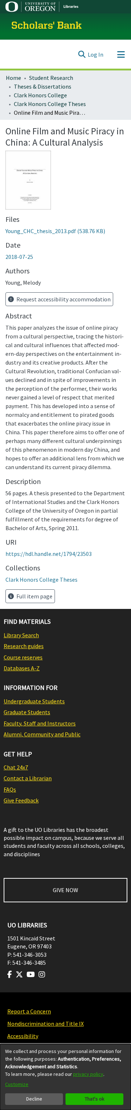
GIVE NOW (65, 890)
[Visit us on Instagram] (42, 975)
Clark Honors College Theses (50, 103)
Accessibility (22, 1036)
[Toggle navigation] (121, 54)
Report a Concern (29, 1011)
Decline (34, 1098)
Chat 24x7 (16, 767)
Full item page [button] (33, 596)
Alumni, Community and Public (42, 734)
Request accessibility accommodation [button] (63, 299)
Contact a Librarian (28, 778)
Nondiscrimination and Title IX (45, 1023)
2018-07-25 (19, 256)
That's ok (94, 1098)
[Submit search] (81, 54)
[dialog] (65, 1077)
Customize (16, 1084)
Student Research (51, 77)
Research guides (24, 646)
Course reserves (23, 657)
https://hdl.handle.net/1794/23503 (48, 553)
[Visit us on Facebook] (9, 975)
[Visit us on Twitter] (19, 975)
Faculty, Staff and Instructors (40, 723)
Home (13, 77)
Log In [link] (95, 54)
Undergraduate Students (34, 701)
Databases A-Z (22, 668)
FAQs (10, 789)
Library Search (21, 635)
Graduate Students (27, 712)
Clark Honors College (40, 95)
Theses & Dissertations (42, 86)
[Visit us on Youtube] (31, 975)
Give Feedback (21, 800)
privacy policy (88, 1074)
